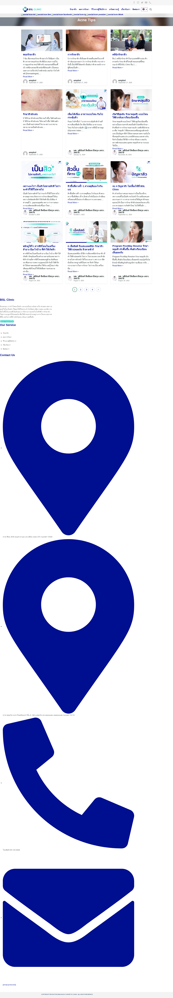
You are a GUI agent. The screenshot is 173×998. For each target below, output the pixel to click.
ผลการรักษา (84, 9)
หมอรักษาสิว (29, 54)
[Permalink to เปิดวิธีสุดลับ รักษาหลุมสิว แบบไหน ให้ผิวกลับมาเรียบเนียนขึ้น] (131, 100)
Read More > (28, 77)
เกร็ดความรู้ (114, 9)
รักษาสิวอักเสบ (30, 114)
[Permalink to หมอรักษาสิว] (41, 40)
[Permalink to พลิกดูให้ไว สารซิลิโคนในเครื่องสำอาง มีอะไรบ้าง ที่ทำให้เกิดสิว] (41, 232)
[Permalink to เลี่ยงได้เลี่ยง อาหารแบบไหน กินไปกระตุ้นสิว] (86, 100)
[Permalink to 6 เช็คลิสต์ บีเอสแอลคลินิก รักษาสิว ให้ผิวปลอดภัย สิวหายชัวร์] (86, 232)
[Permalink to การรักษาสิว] (86, 40)
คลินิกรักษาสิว (119, 54)
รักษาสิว (73, 9)
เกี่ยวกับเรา (125, 9)
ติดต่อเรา (136, 9)
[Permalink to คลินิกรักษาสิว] (131, 40)
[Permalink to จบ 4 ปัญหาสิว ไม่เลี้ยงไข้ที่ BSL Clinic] (131, 172)
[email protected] (9, 985)
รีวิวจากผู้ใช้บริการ (99, 9)
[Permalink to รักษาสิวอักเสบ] (41, 100)
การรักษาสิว (74, 54)
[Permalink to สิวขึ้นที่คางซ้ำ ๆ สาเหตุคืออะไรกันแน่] (86, 172)
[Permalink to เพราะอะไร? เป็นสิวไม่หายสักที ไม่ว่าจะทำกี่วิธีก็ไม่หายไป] (41, 172)
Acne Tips (86, 20)
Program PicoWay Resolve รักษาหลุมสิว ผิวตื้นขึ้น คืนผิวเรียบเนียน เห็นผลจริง (130, 249)
